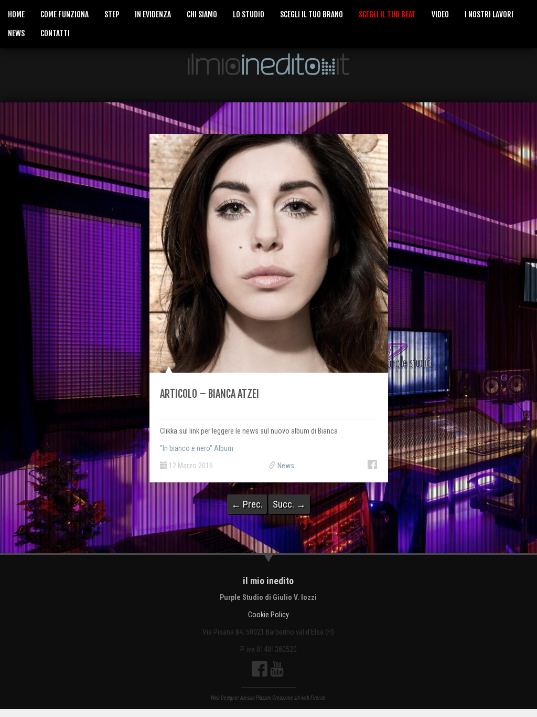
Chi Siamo (202, 14)
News (16, 33)
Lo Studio (248, 14)
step (111, 14)
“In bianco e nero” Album (196, 448)
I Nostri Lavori (489, 14)
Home (16, 14)
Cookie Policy (268, 614)
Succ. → (289, 504)
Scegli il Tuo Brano (311, 14)
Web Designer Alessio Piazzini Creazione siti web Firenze (268, 698)
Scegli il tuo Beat (387, 14)
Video (440, 14)
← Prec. (247, 504)
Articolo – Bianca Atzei (209, 393)
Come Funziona (64, 14)
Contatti (55, 33)
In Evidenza (153, 14)
